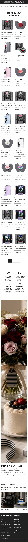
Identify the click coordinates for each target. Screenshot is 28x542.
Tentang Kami (4, 522)
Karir (2, 530)
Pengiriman (17, 530)
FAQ (15, 533)
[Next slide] (25, 501)
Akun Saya (17, 519)
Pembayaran (17, 527)
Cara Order (17, 525)
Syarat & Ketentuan (6, 527)
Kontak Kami (17, 522)
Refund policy (4, 538)
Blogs (2, 519)
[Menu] (2, 7)
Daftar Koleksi (5, 533)
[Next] (22, 261)
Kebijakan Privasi (5, 525)
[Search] (5, 6)
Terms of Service (5, 535)
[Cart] (26, 6)
